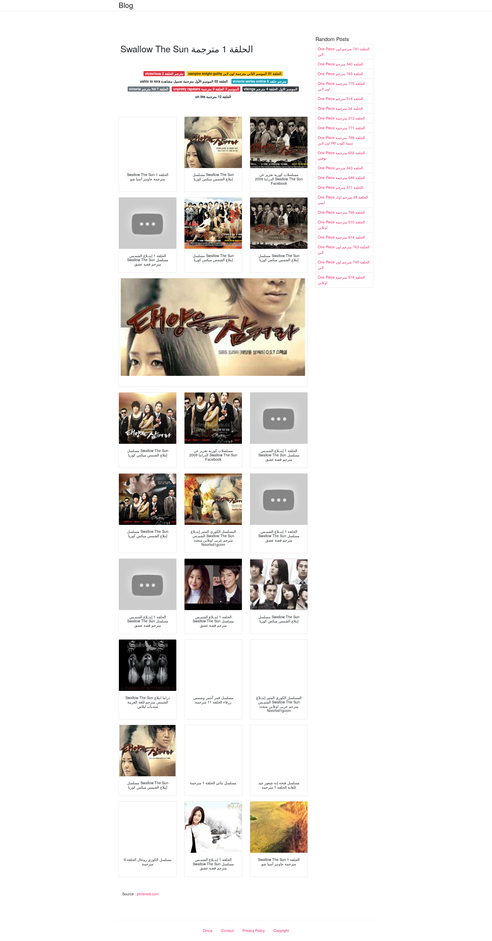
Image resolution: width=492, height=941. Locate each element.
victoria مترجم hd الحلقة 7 (148, 88)
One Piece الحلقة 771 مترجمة (341, 127)
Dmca (207, 930)
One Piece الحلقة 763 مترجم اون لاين (344, 249)
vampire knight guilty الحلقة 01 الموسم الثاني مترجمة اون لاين (234, 73)
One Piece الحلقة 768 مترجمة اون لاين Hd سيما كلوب (341, 140)
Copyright (281, 930)
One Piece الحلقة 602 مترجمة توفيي (341, 155)
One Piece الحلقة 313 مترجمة (341, 118)
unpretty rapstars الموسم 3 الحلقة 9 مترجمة (206, 88)
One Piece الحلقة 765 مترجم (340, 73)
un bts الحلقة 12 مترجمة (213, 96)
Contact (227, 930)
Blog (126, 5)
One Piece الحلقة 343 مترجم (340, 167)
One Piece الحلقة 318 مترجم (340, 98)
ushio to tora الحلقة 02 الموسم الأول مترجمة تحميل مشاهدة (184, 81)
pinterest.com (148, 893)
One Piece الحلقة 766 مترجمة (341, 212)
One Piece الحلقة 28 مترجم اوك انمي (343, 199)
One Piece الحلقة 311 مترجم (340, 187)
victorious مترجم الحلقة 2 (164, 73)
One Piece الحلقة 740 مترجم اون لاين (344, 264)
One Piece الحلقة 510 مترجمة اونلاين (341, 224)
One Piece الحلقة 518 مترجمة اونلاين (341, 280)
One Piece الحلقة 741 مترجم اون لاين (344, 51)
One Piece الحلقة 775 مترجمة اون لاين (341, 86)
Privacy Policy (253, 930)
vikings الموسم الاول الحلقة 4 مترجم (271, 88)
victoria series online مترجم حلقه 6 (259, 81)
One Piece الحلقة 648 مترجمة (341, 177)
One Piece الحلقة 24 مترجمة (340, 108)
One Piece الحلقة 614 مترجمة (341, 237)
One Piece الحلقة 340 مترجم (340, 63)
